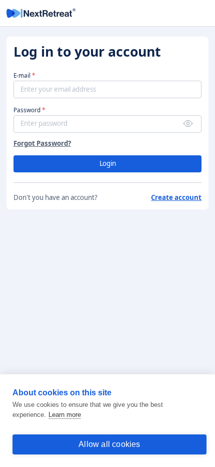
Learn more (64, 414)
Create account (176, 197)
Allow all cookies (109, 444)
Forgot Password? (42, 143)
